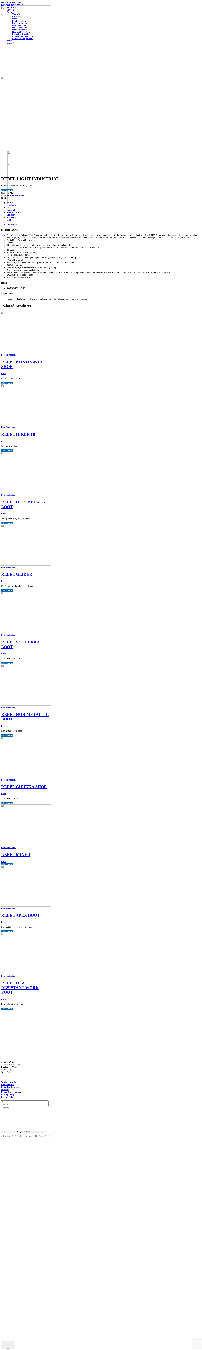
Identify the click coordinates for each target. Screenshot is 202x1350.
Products (11, 12)
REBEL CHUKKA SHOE (24, 787)
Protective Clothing (21, 34)
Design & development (11, 1092)
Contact (10, 43)
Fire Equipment (19, 23)
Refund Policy (7, 1097)
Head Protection (19, 29)
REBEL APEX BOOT (20, 915)
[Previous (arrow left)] (4, 1345)
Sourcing (5, 1089)
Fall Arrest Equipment (22, 38)
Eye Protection (19, 21)
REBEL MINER (15, 854)
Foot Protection (19, 25)
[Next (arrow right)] (11, 1345)
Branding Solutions (10, 1087)
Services (10, 10)
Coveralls (16, 16)
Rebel (3, 373)
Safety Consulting (9, 1082)
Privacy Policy (7, 1094)
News (9, 41)
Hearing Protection (21, 32)
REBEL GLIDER (16, 574)
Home (9, 5)
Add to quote (7, 190)
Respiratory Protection (22, 36)
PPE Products (7, 1084)
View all (16, 14)
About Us (11, 7)
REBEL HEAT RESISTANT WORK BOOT (20, 988)
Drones (15, 18)
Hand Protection (19, 27)
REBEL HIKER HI (18, 434)
